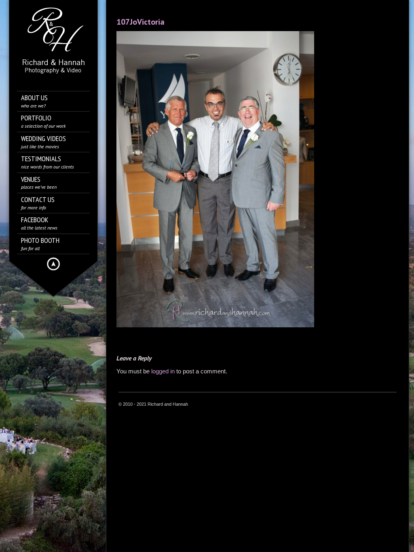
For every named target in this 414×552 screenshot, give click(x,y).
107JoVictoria (140, 22)
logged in (163, 371)
